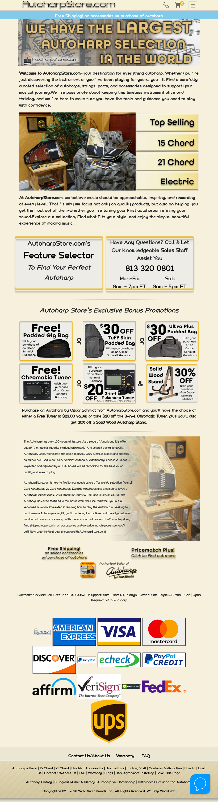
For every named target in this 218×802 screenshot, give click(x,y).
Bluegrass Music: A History (74, 782)
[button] (100, 60)
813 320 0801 (149, 268)
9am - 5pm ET (170, 286)
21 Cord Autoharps (58, 489)
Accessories (94, 768)
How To (190, 768)
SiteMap (148, 773)
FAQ (146, 755)
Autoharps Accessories (39, 495)
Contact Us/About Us (89, 755)
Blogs (108, 773)
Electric (77, 768)
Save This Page (168, 773)
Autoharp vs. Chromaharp (116, 782)
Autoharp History (39, 782)
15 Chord (46, 768)
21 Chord (62, 768)
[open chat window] (200, 784)
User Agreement (128, 773)
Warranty (125, 755)
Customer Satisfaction (165, 768)
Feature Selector (59, 255)
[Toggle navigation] (192, 5)
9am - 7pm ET (129, 286)
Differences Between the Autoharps (165, 782)
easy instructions (90, 513)
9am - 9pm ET (113, 595)
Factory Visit (136, 768)
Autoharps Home (24, 768)
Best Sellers (115, 768)
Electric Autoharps (84, 489)
